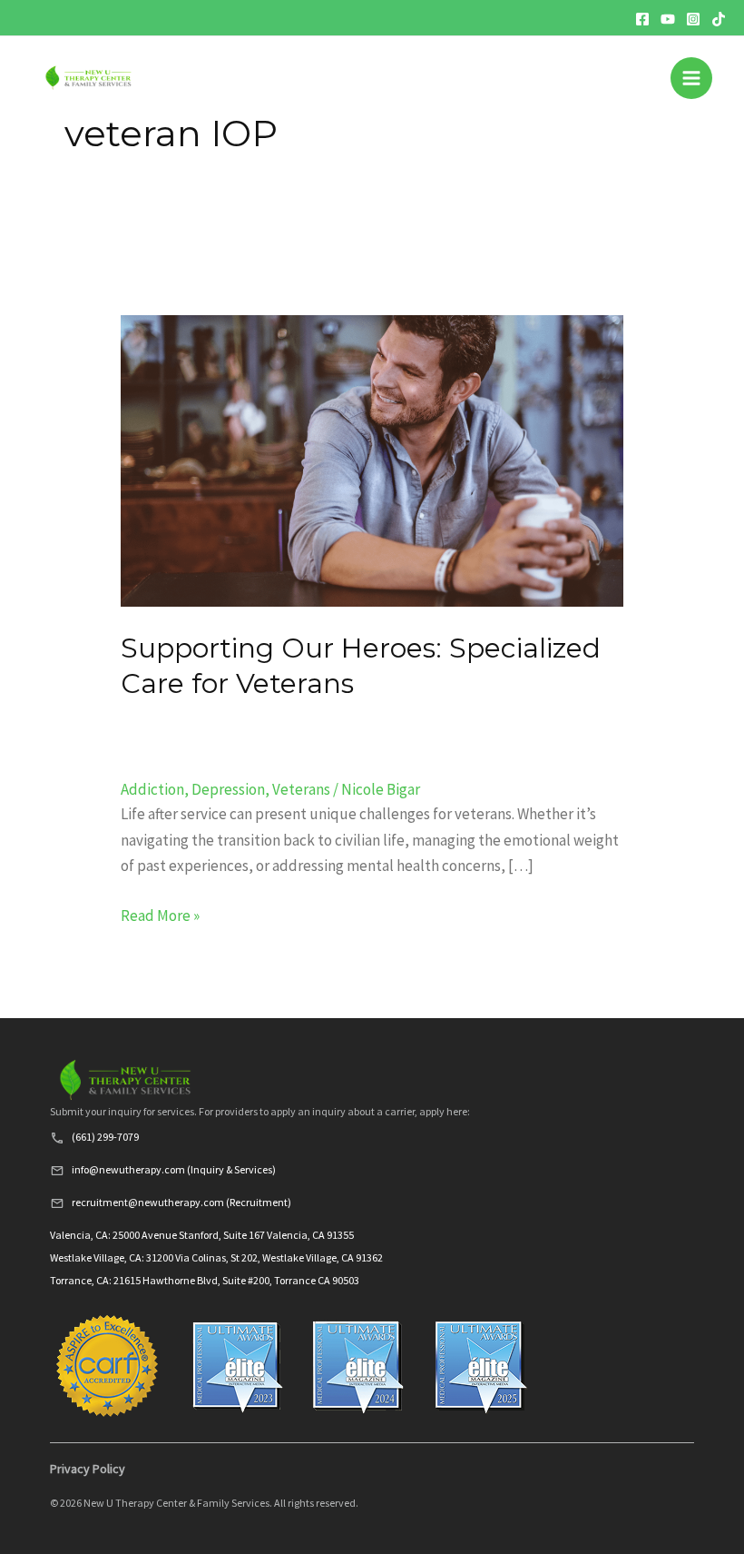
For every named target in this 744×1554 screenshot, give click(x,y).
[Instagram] (693, 19)
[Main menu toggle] (691, 78)
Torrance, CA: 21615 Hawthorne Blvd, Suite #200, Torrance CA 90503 (204, 1280)
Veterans (301, 789)
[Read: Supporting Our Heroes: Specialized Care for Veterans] (371, 460)
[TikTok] (718, 19)
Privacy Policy (87, 1468)
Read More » (160, 914)
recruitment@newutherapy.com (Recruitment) (181, 1202)
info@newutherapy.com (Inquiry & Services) (174, 1169)
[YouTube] (668, 19)
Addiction (152, 789)
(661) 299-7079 (105, 1137)
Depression (228, 789)
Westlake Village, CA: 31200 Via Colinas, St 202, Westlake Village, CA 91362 (216, 1257)
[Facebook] (642, 19)
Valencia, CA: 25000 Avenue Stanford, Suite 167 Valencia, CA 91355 (202, 1235)
